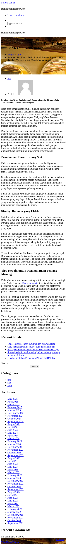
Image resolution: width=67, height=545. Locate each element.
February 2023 (14, 475)
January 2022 (14, 512)
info (19, 54)
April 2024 (12, 435)
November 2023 (15, 449)
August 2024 (13, 424)
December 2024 (15, 413)
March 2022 (13, 506)
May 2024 (12, 432)
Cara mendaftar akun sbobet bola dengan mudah (31, 346)
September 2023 (15, 455)
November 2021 (15, 517)
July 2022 (12, 495)
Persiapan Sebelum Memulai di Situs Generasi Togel (33, 349)
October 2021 (14, 520)
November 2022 (15, 483)
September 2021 (15, 523)
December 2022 (15, 480)
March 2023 (13, 472)
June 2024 (12, 430)
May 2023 (12, 466)
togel (9, 385)
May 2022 (12, 500)
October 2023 (14, 452)
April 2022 (12, 503)
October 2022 (14, 486)
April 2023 (12, 469)
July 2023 (12, 461)
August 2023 (13, 458)
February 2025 (14, 407)
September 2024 (15, 421)
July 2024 (12, 427)
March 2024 (13, 438)
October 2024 (14, 418)
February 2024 (14, 441)
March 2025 (13, 404)
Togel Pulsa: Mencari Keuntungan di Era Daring (31, 343)
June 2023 (12, 464)
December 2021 (15, 514)
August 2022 (13, 492)
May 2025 (12, 398)
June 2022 (12, 497)
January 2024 (14, 444)
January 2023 (14, 478)
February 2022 (14, 509)
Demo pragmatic (30, 283)
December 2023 (15, 447)
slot (9, 382)
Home (10, 54)
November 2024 (15, 415)
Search (4, 363)
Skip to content (8, 2)
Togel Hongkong (15, 15)
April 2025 (12, 401)
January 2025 (14, 410)
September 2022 (15, 489)
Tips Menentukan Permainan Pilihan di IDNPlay (31, 358)
